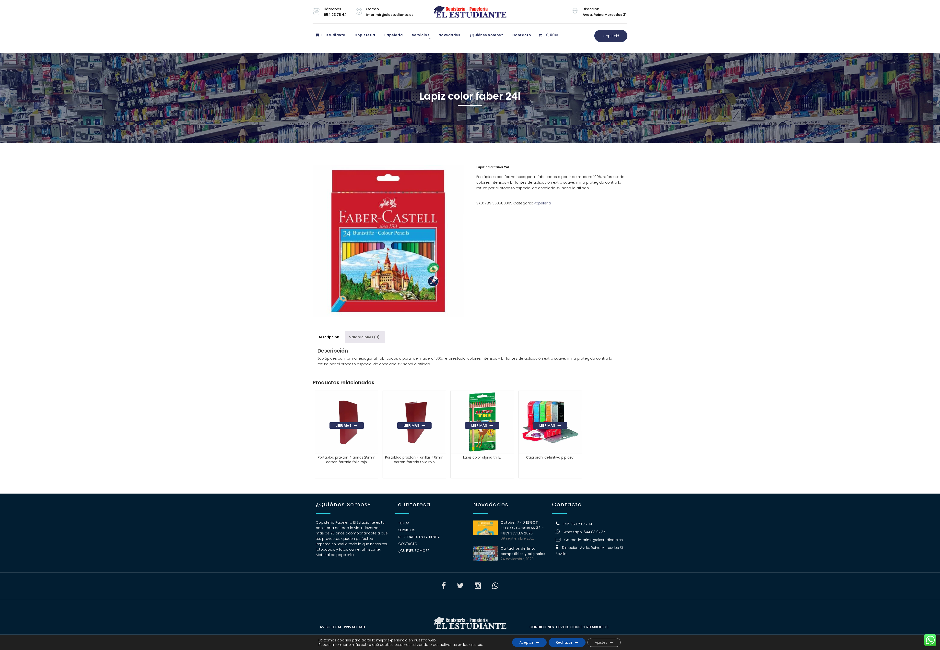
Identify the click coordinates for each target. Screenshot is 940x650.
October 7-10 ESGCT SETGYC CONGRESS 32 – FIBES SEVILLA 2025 (522, 528)
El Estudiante (332, 35)
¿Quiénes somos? (486, 35)
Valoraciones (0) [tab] (364, 337)
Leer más (344, 425)
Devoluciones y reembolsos (582, 627)
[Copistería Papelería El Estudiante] (470, 12)
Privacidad (354, 627)
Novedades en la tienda (419, 536)
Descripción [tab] (328, 337)
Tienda (403, 523)
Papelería (393, 35)
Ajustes (601, 642)
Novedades (449, 35)
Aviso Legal (330, 627)
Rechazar (564, 642)
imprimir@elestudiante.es (600, 539)
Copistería (364, 35)
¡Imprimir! (611, 35)
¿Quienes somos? (413, 550)
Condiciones (541, 627)
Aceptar (526, 642)
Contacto (521, 35)
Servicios (420, 35)
